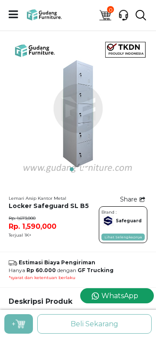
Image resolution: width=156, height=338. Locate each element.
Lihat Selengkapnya (123, 237)
